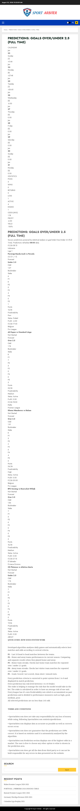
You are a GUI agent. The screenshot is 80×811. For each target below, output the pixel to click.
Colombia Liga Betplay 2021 (14, 801)
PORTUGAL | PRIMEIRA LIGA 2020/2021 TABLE (21, 789)
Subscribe (76, 22)
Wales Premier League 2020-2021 (16, 784)
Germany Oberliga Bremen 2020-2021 (18, 797)
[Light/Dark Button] (69, 23)
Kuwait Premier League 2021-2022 (17, 793)
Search (9, 763)
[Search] (73, 22)
